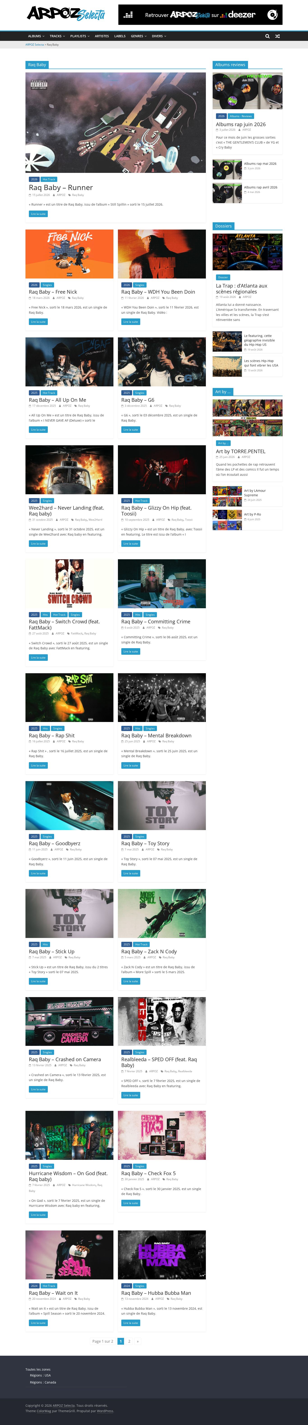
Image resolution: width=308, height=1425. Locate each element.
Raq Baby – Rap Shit (52, 735)
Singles (47, 285)
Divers (157, 36)
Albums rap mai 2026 (260, 163)
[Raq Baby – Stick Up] (69, 891)
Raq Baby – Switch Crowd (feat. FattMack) (64, 624)
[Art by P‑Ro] (227, 512)
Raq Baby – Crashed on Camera (65, 1059)
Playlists (78, 36)
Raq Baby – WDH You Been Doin (158, 291)
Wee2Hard (95, 520)
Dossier (223, 277)
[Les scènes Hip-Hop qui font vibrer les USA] (227, 359)
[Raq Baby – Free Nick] (69, 232)
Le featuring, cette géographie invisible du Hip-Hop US (259, 340)
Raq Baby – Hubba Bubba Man (156, 1292)
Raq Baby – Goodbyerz (54, 843)
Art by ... (223, 443)
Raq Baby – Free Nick (53, 291)
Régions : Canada (43, 1382)
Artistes (102, 36)
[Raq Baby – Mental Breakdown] (162, 675)
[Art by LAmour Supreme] (227, 488)
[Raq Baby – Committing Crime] (162, 561)
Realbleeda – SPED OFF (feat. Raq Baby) (159, 1062)
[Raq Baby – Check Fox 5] (162, 1113)
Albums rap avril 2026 (260, 187)
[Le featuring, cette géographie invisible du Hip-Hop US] (227, 334)
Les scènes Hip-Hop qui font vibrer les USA (261, 363)
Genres (137, 36)
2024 (34, 1286)
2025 (34, 393)
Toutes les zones (38, 1369)
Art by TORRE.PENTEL (240, 451)
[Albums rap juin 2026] (248, 75)
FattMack (77, 633)
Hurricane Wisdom (84, 1185)
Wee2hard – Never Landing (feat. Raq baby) (66, 510)
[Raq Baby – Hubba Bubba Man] (162, 1233)
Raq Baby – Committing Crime (155, 621)
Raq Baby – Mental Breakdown (156, 735)
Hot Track (49, 179)
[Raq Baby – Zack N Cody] (162, 891)
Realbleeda (185, 1071)
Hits (45, 615)
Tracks (56, 36)
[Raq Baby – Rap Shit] (69, 675)
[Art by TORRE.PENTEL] (248, 402)
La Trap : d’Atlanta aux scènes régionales (241, 288)
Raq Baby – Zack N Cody (149, 951)
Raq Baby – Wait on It (53, 1292)
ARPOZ (61, 195)
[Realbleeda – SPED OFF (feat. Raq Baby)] (162, 999)
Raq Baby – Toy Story (145, 843)
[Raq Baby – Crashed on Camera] (69, 999)
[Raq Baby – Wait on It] (69, 1233)
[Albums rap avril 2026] (227, 185)
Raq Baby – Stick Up (51, 951)
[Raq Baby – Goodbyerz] (69, 783)
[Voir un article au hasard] (278, 36)
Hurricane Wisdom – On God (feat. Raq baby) (68, 1176)
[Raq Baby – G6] (162, 340)
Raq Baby (78, 195)
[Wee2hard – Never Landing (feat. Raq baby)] (69, 448)
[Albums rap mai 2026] (227, 161)
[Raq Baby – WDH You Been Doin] (162, 232)
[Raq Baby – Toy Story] (162, 783)
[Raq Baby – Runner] (115, 75)
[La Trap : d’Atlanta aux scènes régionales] (248, 236)
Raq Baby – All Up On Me (57, 399)
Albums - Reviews (241, 116)
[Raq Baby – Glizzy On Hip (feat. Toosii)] (162, 448)
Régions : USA (40, 1375)
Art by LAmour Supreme (255, 492)
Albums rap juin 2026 (241, 124)
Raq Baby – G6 (137, 399)
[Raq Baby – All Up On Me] (69, 340)
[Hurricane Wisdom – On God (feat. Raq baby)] (69, 1113)
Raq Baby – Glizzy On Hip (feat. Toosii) (156, 510)
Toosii (189, 520)
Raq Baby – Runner (61, 187)
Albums (34, 36)
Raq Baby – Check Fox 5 (148, 1173)
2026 (34, 179)
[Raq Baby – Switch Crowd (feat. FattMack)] (69, 561)
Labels (120, 36)
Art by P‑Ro (252, 514)
